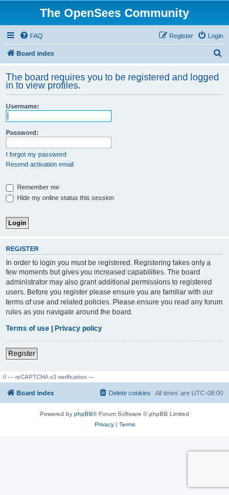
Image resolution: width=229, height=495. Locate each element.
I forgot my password (36, 154)
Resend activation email (39, 164)
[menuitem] (31, 36)
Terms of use (27, 328)
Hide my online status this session (64, 197)
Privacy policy (78, 328)
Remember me (37, 187)
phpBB (83, 414)
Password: (22, 132)
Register (21, 354)
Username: (22, 106)
